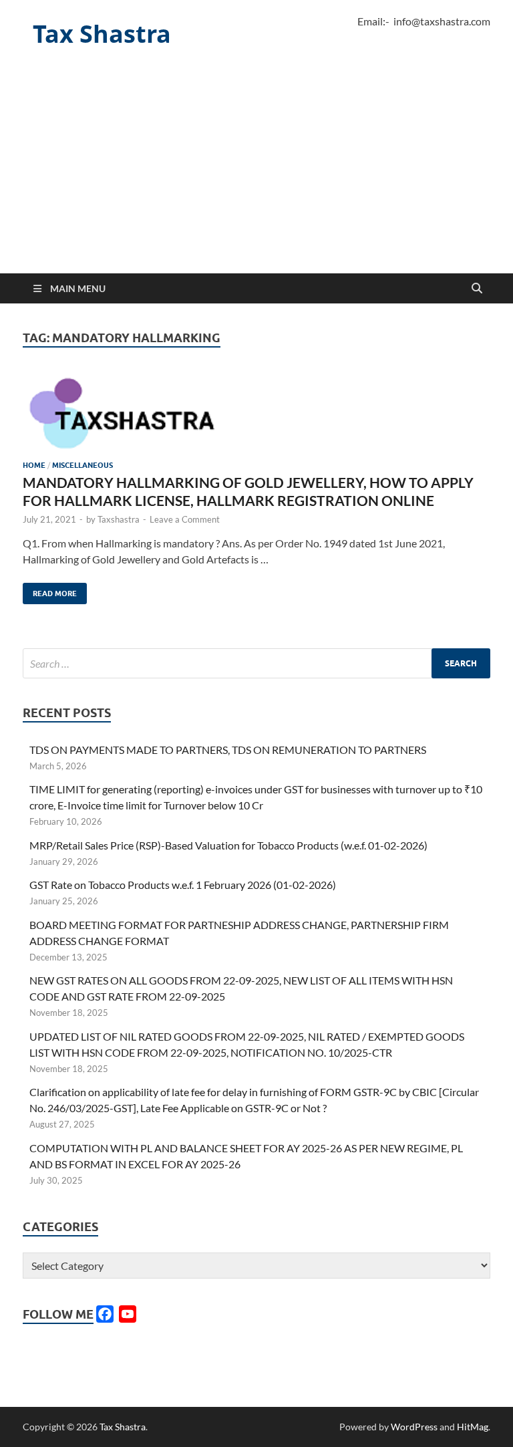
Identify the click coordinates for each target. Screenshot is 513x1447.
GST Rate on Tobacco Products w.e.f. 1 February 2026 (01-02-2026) (182, 884)
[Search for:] (256, 663)
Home (34, 465)
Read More (50, 590)
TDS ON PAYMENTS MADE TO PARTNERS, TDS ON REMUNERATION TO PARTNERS (227, 749)
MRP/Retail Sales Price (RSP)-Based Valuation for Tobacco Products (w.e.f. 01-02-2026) (228, 845)
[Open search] (477, 288)
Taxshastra (119, 519)
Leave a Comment (185, 519)
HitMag (472, 1426)
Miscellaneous (82, 465)
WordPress (414, 1426)
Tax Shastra (102, 33)
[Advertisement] (256, 173)
